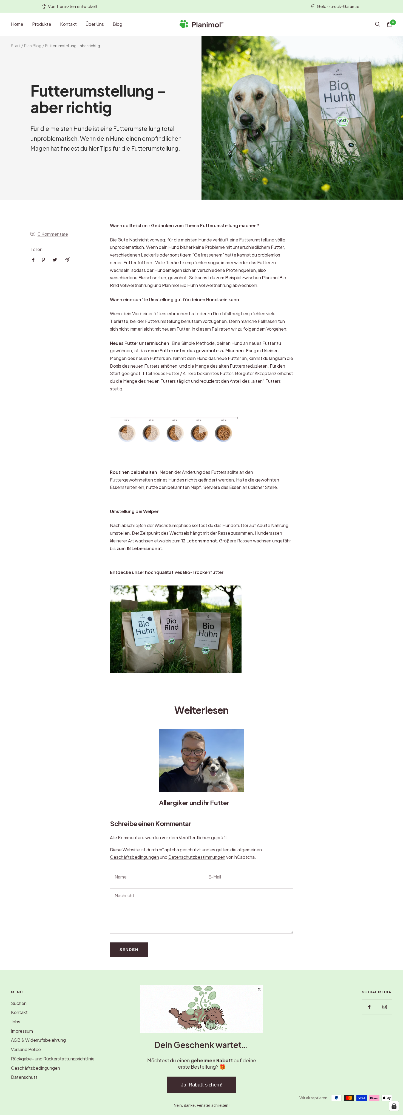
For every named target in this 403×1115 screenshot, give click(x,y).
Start (15, 45)
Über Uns (95, 24)
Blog (117, 24)
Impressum (22, 1031)
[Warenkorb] (389, 24)
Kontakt (68, 24)
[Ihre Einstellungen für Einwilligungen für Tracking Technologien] (394, 1106)
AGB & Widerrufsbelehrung (38, 1040)
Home (17, 24)
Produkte (41, 24)
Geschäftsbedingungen (35, 1068)
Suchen (19, 1003)
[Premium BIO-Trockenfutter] (201, 629)
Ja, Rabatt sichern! (201, 1085)
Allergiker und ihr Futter (194, 802)
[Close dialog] (259, 989)
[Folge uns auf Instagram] (384, 1007)
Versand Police (26, 1049)
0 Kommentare (53, 234)
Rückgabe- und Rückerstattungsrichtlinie (53, 1058)
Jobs (15, 1021)
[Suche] (377, 24)
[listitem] (33, 260)
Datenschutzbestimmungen (196, 857)
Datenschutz (24, 1077)
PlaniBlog (32, 45)
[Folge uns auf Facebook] (369, 1007)
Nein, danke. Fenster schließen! (201, 1105)
